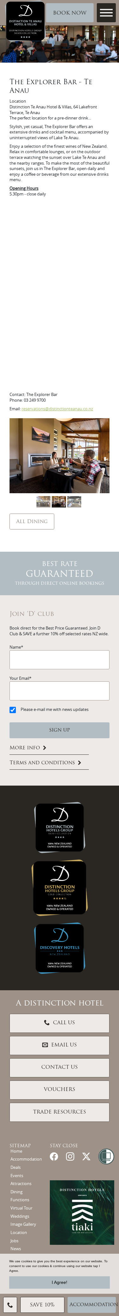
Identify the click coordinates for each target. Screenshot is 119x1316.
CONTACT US (59, 1067)
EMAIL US (64, 1045)
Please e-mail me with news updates (55, 709)
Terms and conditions (42, 763)
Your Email (19, 678)
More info (25, 748)
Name (15, 647)
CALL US (64, 1023)
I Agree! (59, 1282)
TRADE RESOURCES (59, 1112)
